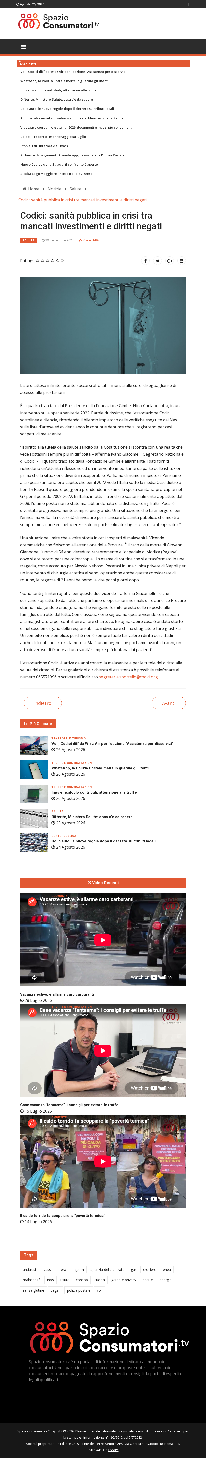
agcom (78, 1269)
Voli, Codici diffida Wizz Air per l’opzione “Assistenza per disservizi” (74, 71)
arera (62, 1269)
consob (82, 1279)
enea (167, 1269)
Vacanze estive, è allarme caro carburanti (57, 994)
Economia (59, 896)
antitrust (29, 1269)
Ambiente (59, 1117)
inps (50, 1279)
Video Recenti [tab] (105, 883)
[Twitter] (157, 260)
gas (134, 1269)
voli (99, 1290)
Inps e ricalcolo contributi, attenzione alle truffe (58, 90)
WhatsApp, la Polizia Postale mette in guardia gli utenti (64, 81)
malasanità (32, 1279)
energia (166, 1279)
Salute (28, 240)
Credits (113, 1450)
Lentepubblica (64, 836)
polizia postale (78, 1290)
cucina (99, 1279)
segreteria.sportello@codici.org (128, 677)
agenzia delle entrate (107, 1269)
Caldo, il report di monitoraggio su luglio (53, 136)
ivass (47, 1269)
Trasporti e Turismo (69, 738)
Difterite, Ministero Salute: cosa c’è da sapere (56, 99)
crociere (149, 1269)
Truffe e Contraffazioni (72, 763)
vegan (56, 1290)
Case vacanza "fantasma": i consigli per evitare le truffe (69, 1105)
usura (64, 1279)
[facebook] (189, 4)
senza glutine (33, 1290)
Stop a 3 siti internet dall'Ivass (44, 146)
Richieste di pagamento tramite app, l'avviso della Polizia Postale (72, 155)
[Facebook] (145, 260)
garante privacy (123, 1279)
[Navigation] (23, 46)
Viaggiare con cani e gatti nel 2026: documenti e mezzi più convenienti (76, 127)
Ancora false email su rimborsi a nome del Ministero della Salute (72, 118)
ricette (148, 1279)
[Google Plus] (169, 260)
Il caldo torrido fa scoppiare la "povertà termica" (62, 1215)
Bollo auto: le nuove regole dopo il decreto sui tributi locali (67, 108)
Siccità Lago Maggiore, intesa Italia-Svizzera (56, 173)
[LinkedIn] (181, 260)
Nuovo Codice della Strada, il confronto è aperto (59, 164)
